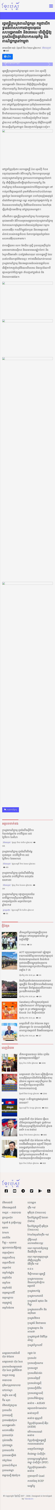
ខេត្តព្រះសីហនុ (8, 1258)
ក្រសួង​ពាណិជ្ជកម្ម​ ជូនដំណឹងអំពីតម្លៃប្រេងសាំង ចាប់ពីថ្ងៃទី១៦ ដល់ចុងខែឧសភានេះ (18, 876)
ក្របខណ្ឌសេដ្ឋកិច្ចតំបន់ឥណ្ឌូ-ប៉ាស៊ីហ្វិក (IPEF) (38, 1460)
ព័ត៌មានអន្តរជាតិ (9, 1208)
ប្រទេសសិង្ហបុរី (34, 1378)
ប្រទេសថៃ (32, 1358)
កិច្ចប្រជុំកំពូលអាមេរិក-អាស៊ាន (37, 1469)
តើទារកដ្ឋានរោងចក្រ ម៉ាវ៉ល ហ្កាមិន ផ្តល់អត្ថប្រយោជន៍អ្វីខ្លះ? (34, 1056)
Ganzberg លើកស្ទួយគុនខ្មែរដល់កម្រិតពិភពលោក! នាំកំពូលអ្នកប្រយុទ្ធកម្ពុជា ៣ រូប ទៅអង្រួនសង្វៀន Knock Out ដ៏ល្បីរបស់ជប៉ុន (35, 1007)
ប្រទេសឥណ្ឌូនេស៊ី (35, 1393)
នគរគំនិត (6, 1238)
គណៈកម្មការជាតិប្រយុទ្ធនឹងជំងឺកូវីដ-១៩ (38, 1250)
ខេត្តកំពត (6, 1283)
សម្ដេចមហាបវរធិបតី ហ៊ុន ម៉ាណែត (11, 1355)
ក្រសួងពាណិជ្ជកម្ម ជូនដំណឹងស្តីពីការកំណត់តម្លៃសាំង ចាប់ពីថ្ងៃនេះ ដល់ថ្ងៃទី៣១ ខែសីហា (18, 834)
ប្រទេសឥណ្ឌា (8, 1470)
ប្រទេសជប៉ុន (7, 1435)
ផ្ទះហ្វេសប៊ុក (6, 910)
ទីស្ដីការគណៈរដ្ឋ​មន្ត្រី (36, 1274)
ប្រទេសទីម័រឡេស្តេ (36, 1398)
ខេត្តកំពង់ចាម (8, 1308)
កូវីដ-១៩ (31, 1208)
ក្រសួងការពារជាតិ (35, 1296)
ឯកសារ (5, 1233)
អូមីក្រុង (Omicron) (37, 1213)
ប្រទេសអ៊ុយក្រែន (9, 1420)
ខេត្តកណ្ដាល (7, 1298)
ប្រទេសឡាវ (33, 1368)
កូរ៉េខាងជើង (7, 1440)
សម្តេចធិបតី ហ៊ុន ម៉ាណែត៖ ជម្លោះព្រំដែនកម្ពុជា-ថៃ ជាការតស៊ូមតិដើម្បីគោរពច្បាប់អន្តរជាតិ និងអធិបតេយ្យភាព (36, 1027)
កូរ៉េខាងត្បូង (7, 1445)
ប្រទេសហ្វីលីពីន (35, 1388)
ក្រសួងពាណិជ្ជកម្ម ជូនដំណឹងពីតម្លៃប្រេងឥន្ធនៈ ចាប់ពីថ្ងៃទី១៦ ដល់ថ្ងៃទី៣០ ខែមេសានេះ (17, 855)
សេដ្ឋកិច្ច (31, 1486)
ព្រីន (8, 56)
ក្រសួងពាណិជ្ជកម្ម (11, 810)
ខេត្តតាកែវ (6, 1268)
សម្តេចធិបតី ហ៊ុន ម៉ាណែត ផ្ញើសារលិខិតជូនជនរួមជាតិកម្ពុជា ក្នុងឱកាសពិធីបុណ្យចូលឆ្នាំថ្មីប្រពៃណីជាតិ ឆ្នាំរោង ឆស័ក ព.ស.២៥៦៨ (35, 1124)
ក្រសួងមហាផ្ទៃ (34, 1291)
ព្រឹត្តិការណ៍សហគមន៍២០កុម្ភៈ (35, 1241)
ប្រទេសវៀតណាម (35, 1363)
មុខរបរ (5, 1228)
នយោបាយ (7, 1380)
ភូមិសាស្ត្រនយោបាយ (11, 1385)
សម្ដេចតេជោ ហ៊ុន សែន (12, 1362)
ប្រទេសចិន (7, 1410)
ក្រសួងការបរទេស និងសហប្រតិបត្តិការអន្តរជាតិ (36, 1282)
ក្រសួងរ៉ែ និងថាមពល (37, 1323)
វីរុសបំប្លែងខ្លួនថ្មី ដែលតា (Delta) (38, 1219)
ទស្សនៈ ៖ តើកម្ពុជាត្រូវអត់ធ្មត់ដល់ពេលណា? (33, 1101)
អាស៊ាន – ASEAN (36, 1403)
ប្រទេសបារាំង (8, 1450)
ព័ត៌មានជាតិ (7, 1202)
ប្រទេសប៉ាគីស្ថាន (9, 1465)
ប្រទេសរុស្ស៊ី (7, 1415)
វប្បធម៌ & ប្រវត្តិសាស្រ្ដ (11, 1223)
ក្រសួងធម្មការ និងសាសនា (35, 1330)
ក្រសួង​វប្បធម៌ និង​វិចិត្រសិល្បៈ (37, 1338)
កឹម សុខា (6, 1400)
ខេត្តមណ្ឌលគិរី (8, 1293)
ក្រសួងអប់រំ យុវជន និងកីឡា (37, 1302)
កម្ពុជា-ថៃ (32, 1353)
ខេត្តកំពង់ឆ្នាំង (8, 1273)
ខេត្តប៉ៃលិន (7, 1278)
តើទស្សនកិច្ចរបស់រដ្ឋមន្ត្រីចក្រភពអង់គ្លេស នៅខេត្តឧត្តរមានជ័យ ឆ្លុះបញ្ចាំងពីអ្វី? (33, 936)
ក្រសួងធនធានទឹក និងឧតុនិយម (37, 1311)
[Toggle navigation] (50, 6)
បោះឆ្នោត (32, 1202)
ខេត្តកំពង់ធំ (7, 1288)
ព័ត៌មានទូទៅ (46, 48)
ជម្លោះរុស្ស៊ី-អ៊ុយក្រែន (11, 1475)
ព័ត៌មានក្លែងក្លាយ (9, 1405)
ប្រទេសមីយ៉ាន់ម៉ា (35, 1373)
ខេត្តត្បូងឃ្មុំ (7, 1303)
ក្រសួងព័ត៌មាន (34, 1318)
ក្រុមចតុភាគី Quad (36, 1476)
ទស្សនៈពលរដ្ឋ (8, 1375)
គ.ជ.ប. (31, 1269)
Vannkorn (29, 1498)
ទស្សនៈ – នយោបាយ (11, 1213)
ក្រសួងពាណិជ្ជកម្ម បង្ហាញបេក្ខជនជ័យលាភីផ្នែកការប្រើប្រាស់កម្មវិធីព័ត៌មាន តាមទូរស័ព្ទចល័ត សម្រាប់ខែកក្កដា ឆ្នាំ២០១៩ (18, 900)
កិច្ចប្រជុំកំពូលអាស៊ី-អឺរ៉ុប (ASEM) (38, 1425)
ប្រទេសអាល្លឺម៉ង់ (9, 1455)
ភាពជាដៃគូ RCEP (36, 1481)
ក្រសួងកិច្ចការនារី (35, 1345)
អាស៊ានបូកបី (33, 1413)
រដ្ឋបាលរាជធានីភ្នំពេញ (11, 1248)
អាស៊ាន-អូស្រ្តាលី (35, 1418)
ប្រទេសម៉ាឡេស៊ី (34, 1383)
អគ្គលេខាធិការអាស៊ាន (37, 1408)
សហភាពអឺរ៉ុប (8, 1430)
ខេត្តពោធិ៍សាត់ (8, 1263)
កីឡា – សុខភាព (9, 1243)
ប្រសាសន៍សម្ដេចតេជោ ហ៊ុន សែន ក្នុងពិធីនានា (12, 1368)
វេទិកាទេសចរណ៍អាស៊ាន (35, 1433)
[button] (6, 64)
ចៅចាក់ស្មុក (7, 1390)
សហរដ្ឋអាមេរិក (8, 1425)
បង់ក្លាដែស (7, 1460)
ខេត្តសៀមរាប (8, 1253)
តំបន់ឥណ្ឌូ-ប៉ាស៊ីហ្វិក (36, 1454)
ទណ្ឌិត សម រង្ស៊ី (9, 1395)
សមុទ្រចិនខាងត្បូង (36, 1449)
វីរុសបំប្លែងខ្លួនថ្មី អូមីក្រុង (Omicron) (38, 1228)
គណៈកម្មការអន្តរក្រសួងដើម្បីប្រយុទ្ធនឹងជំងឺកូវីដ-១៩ (38, 1260)
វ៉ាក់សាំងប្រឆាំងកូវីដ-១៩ (38, 1235)
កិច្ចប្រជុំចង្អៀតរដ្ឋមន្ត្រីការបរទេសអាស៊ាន (37, 1442)
